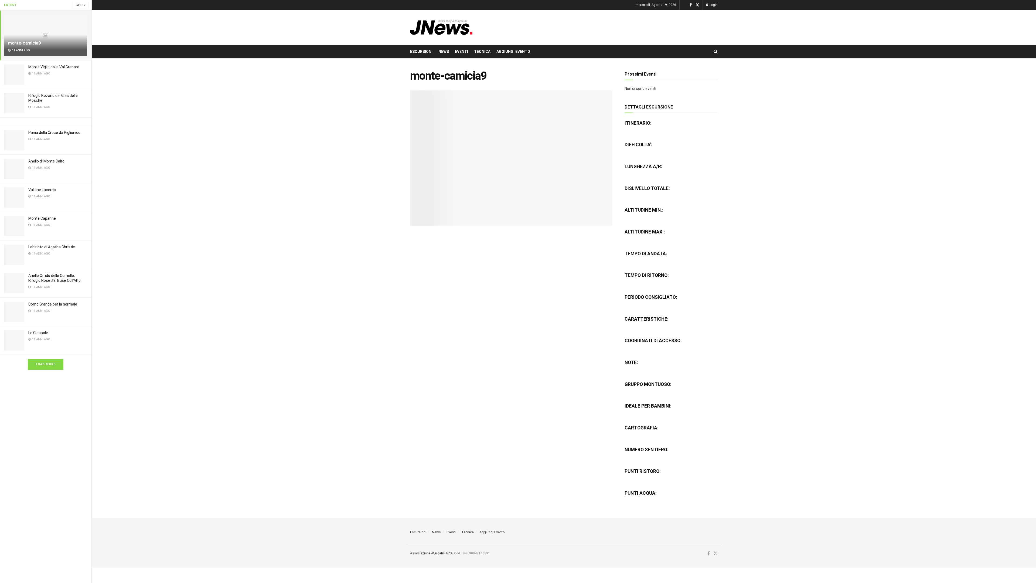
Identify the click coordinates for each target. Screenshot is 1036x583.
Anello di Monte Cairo (46, 161)
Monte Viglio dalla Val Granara (53, 67)
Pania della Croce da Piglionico (54, 132)
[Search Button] (716, 51)
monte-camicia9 (24, 43)
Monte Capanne (42, 218)
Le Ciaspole (38, 333)
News (443, 51)
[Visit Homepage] (441, 27)
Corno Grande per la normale (52, 304)
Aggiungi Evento (513, 51)
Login (713, 5)
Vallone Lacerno (42, 190)
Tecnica (482, 51)
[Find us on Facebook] (691, 5)
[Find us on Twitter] (697, 5)
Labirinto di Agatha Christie (51, 247)
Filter (79, 5)
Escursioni (421, 51)
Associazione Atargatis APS (431, 553)
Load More (45, 364)
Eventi (461, 51)
